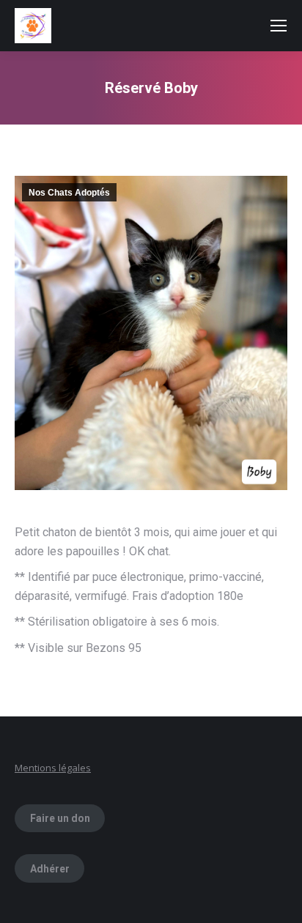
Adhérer (50, 869)
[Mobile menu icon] (278, 25)
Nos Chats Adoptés (69, 193)
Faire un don (60, 818)
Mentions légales (53, 767)
